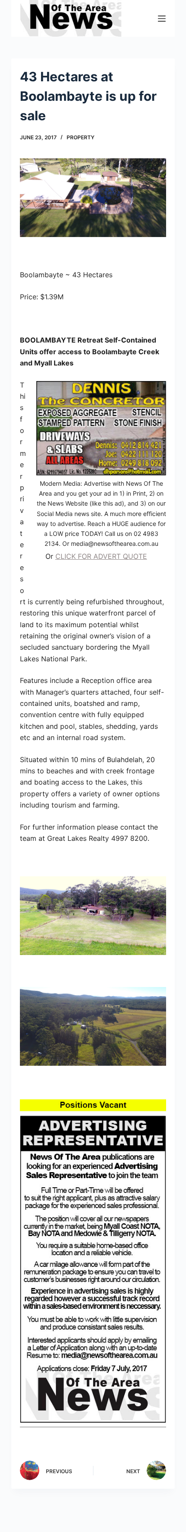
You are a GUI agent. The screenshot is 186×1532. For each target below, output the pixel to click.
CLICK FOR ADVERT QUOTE (101, 556)
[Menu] (162, 18)
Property (80, 137)
